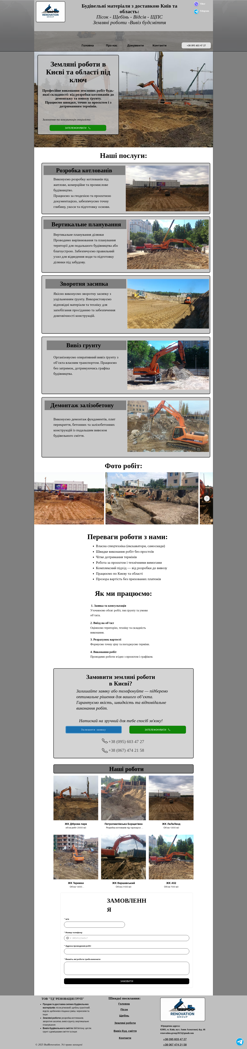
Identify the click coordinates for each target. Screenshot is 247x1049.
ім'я (66, 919)
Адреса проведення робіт (77, 946)
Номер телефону (73, 932)
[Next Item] (207, 498)
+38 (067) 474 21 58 (126, 750)
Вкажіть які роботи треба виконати (82, 959)
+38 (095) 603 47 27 (126, 741)
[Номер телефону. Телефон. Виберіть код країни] (69, 938)
